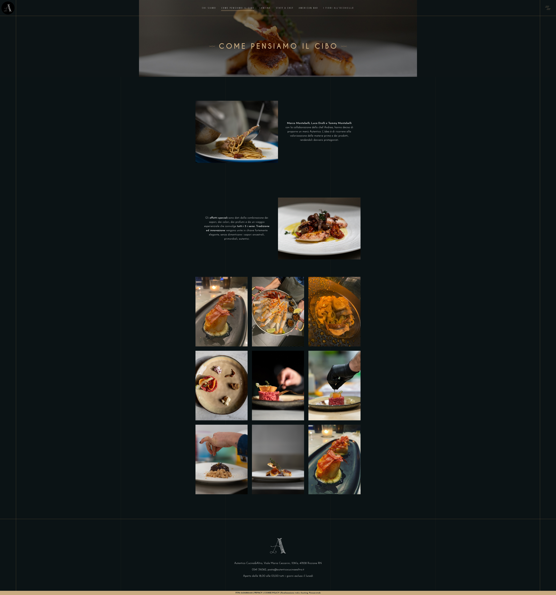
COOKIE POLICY (271, 593)
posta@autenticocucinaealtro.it (286, 569)
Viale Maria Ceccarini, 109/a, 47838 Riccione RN (293, 563)
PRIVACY (258, 593)
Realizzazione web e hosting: (300, 593)
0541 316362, (259, 569)
